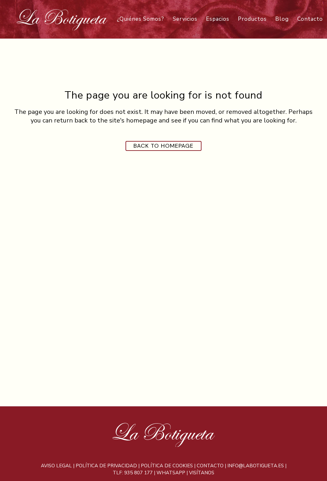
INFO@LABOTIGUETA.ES (255, 466)
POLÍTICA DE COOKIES (167, 466)
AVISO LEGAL (56, 466)
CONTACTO (210, 466)
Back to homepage (163, 146)
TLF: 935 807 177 (133, 473)
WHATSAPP (170, 473)
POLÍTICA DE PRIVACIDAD (106, 466)
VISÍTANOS (201, 473)
